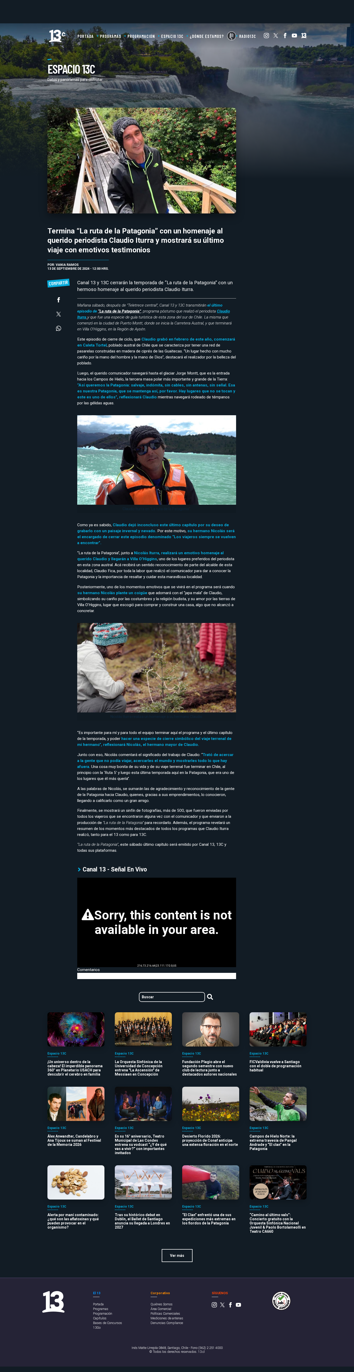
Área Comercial (161, 1309)
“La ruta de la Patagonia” (119, 311)
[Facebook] (285, 37)
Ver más (177, 1255)
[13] (304, 37)
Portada (85, 36)
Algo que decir (231, 35)
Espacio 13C (172, 36)
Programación (141, 36)
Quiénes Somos (162, 1304)
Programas (110, 36)
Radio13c (247, 36)
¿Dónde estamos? (207, 36)
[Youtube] (294, 37)
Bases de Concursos (107, 1323)
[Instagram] (266, 37)
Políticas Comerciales (165, 1313)
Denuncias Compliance (167, 1323)
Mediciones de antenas (167, 1318)
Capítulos (100, 1318)
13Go (97, 1327)
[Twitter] (275, 37)
